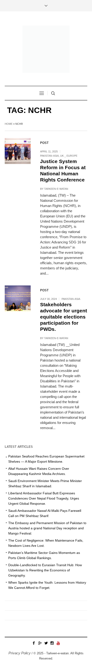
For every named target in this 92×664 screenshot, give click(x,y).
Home (9, 123)
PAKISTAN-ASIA (49, 155)
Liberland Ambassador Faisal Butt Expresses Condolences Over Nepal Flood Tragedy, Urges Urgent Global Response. (43, 498)
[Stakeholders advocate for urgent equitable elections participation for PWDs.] (18, 298)
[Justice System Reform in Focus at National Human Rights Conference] (18, 151)
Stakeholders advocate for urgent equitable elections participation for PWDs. (63, 317)
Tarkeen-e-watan (56, 188)
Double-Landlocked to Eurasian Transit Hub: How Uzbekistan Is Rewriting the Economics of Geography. (45, 570)
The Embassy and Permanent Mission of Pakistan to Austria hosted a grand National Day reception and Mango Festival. (47, 528)
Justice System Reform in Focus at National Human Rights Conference (63, 170)
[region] (46, 621)
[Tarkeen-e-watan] (46, 49)
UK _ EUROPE (68, 155)
